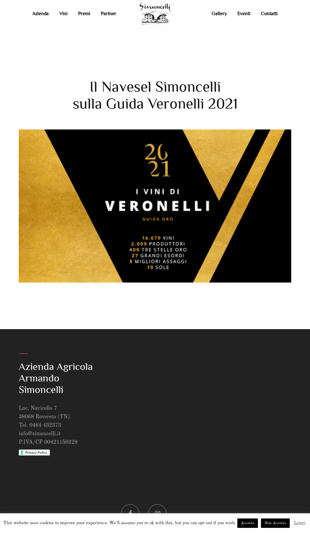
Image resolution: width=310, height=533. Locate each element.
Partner (108, 13)
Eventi (243, 13)
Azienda (40, 13)
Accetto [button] (247, 523)
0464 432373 (45, 425)
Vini (63, 13)
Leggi (299, 523)
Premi (84, 13)
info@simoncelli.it (40, 434)
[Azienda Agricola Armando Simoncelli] (155, 14)
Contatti (269, 13)
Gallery (219, 13)
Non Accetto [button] (275, 523)
